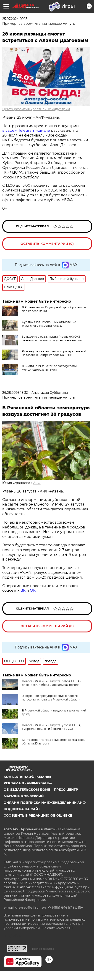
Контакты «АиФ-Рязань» (27, 777)
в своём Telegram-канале (26, 130)
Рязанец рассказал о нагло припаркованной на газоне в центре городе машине (54, 353)
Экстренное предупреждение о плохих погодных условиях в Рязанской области (51, 697)
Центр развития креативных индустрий (36, 109)
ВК (23, 590)
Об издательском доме (27, 790)
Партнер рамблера (43, 948)
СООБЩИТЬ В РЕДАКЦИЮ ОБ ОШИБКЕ (38, 815)
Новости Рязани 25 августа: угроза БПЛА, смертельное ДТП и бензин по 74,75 (51, 726)
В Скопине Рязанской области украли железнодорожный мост (49, 367)
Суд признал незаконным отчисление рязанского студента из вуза (49, 323)
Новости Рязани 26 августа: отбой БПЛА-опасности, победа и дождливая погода (51, 683)
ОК (33, 590)
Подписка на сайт (22, 809)
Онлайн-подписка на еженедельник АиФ (45, 803)
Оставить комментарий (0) (47, 244)
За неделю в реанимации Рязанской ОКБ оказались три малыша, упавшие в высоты (52, 338)
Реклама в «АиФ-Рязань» (28, 783)
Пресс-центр (66, 790)
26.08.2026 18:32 (15, 393)
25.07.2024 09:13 (14, 19)
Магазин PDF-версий (24, 796)
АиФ (37, 483)
